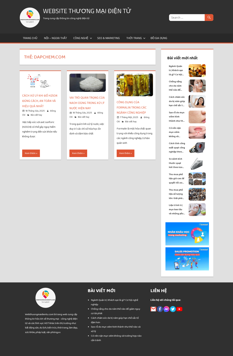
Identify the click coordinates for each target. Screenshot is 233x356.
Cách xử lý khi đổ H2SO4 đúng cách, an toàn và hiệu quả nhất (39, 101)
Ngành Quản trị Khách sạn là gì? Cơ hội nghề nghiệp (176, 70)
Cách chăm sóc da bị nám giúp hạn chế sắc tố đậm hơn (177, 101)
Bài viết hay (36, 115)
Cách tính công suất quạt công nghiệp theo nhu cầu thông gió (177, 148)
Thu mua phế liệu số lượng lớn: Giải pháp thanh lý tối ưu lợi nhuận (177, 194)
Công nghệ (80, 38)
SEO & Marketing (108, 38)
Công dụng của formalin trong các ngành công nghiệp (132, 107)
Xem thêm (30, 153)
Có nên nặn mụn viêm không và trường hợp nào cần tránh (176, 132)
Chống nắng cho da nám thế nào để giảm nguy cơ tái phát (176, 86)
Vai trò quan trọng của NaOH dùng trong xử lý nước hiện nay (87, 103)
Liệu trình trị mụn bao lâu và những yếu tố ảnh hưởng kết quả (176, 209)
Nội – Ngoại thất (55, 38)
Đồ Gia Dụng (159, 38)
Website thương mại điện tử (87, 11)
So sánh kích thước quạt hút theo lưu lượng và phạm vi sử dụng (177, 163)
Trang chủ (30, 38)
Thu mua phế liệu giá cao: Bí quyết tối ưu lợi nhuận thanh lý (176, 179)
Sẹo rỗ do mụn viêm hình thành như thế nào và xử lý (176, 117)
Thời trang (134, 38)
